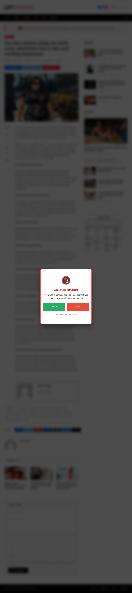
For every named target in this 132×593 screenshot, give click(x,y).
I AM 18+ (54, 307)
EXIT (78, 307)
